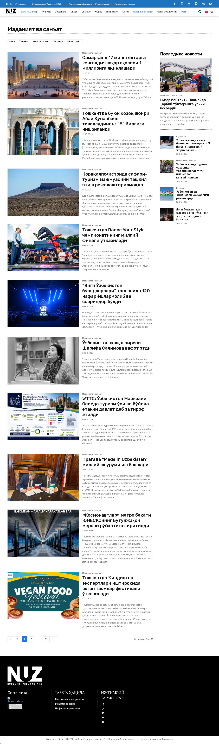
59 (46, 639)
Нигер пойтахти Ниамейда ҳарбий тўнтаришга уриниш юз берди (183, 104)
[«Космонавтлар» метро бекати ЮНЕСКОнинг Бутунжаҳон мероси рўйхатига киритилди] (43, 533)
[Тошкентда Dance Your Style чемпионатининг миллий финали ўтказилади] (43, 248)
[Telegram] (196, 4)
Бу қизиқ (24, 41)
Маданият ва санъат (92, 53)
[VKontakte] (203, 4)
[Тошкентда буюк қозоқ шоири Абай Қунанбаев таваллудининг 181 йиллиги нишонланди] (43, 131)
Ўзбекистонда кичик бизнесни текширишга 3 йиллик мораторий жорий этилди (193, 145)
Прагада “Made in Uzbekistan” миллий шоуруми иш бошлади (115, 462)
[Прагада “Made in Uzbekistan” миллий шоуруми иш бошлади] (43, 477)
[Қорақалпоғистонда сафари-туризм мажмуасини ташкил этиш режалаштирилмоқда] (43, 192)
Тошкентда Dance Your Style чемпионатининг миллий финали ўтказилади (113, 235)
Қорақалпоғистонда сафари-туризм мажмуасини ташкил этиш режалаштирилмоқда (114, 179)
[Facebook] (174, 4)
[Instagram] (181, 4)
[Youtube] (210, 4)
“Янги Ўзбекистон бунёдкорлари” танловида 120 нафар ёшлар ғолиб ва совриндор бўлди (116, 293)
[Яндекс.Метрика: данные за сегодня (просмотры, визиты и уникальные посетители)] (15, 699)
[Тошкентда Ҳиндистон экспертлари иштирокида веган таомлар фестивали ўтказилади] (43, 595)
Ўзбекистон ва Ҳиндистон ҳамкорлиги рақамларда (192, 195)
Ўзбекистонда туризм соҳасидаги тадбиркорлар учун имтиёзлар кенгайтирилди (191, 171)
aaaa (12, 41)
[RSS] (189, 4)
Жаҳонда (58, 41)
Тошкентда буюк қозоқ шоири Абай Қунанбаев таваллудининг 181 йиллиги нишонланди (115, 121)
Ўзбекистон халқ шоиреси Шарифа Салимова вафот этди (116, 345)
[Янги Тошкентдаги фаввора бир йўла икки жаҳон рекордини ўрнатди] (166, 214)
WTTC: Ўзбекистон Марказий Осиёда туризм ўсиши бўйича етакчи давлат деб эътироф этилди (115, 406)
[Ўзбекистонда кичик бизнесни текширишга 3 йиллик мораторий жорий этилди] (166, 142)
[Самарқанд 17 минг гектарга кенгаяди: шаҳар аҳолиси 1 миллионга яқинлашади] (43, 75)
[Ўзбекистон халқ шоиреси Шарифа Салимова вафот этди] (43, 360)
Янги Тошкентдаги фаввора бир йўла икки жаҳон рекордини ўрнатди (192, 214)
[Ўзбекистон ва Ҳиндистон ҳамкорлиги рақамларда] (166, 194)
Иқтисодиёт (74, 41)
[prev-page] (10, 639)
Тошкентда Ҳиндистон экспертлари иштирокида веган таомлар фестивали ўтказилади (111, 585)
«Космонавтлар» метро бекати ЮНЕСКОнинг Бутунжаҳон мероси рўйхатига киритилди (116, 520)
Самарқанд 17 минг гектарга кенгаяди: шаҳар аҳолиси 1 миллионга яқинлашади (114, 63)
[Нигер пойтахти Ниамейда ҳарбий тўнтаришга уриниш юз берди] (185, 75)
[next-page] (54, 639)
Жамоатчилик (40, 41)
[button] (200, 12)
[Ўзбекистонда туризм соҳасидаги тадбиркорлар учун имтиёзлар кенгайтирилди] (166, 166)
